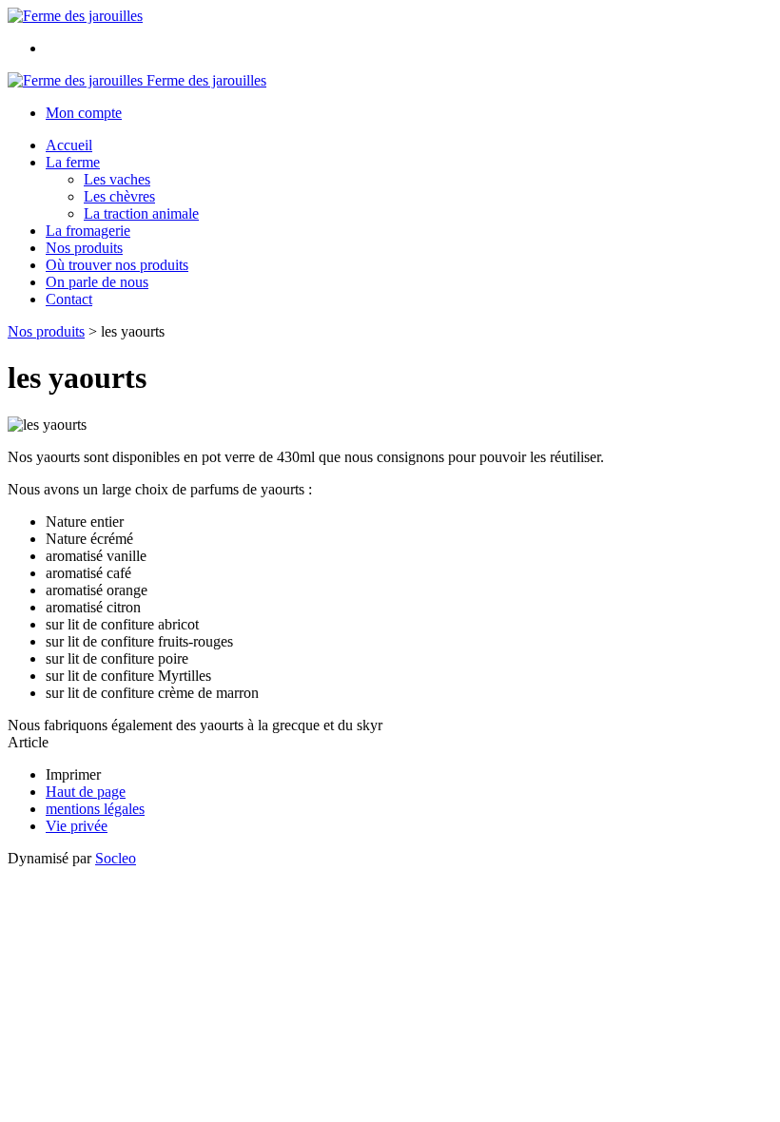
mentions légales (95, 809)
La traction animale (141, 213)
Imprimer (73, 774)
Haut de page (86, 791)
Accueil (69, 145)
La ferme (73, 162)
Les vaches (117, 179)
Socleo (115, 858)
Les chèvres (119, 196)
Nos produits (84, 248)
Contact (69, 299)
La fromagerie (88, 230)
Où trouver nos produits (117, 265)
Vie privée (76, 826)
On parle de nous (97, 282)
